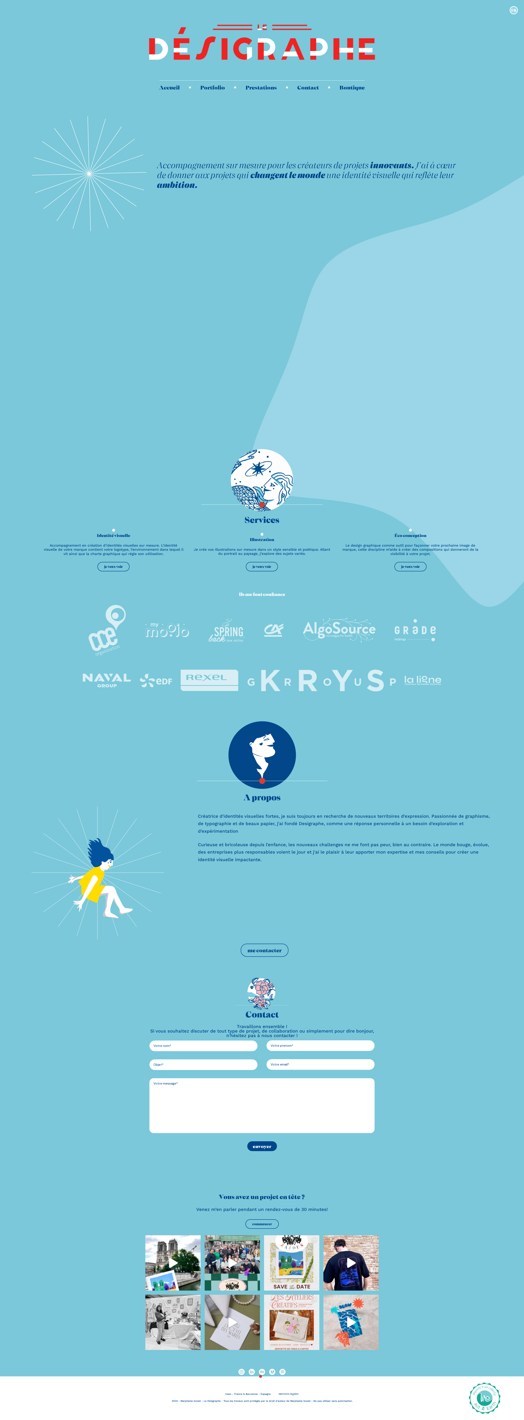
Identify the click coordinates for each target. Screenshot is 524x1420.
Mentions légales (289, 1394)
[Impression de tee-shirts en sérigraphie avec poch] (351, 1263)
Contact (308, 87)
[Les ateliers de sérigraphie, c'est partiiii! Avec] (291, 1322)
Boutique (352, 87)
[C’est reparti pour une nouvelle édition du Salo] (232, 1322)
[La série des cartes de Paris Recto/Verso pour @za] (173, 1263)
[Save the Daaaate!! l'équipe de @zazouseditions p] (291, 1263)
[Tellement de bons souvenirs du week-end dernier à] (232, 1263)
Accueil (169, 87)
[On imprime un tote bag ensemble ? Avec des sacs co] (351, 1322)
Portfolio (212, 87)
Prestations (261, 87)
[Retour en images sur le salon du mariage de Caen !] (173, 1322)
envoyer (262, 1146)
